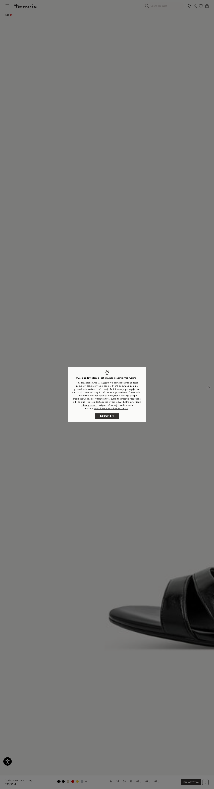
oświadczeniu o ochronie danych (111, 408)
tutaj (107, 398)
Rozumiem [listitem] (107, 416)
